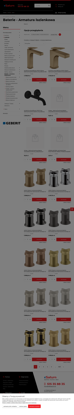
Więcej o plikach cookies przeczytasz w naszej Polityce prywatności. (19, 402)
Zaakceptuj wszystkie (34, 406)
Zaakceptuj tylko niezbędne (10, 406)
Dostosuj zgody (23, 406)
